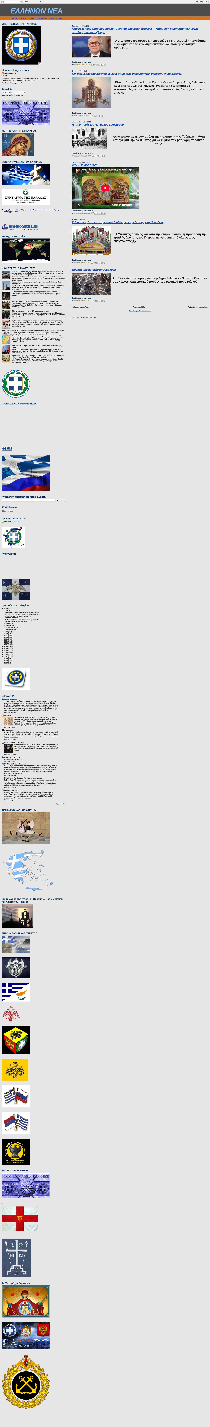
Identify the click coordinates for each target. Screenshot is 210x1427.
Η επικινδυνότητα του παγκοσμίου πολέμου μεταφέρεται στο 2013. (37, 336)
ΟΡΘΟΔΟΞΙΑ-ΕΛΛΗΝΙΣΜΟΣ (14, 742)
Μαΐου (8, 610)
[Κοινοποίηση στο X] (99, 65)
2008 (6, 663)
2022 (6, 634)
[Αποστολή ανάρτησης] (92, 64)
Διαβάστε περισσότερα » (82, 62)
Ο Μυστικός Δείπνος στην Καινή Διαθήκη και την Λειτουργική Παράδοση (118, 222)
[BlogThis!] (97, 65)
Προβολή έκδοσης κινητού (140, 311)
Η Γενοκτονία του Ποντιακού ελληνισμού (98, 124)
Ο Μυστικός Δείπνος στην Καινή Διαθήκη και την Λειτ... (22, 619)
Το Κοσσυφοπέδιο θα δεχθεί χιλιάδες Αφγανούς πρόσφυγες (34, 292)
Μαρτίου (9, 625)
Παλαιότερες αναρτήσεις (198, 307)
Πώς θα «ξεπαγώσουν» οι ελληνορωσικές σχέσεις (30, 311)
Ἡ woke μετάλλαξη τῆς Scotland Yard (26, 744)
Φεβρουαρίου (10, 627)
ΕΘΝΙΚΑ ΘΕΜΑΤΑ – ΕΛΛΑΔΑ (15, 764)
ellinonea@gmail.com (10, 212)
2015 (6, 648)
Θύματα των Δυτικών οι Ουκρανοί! (94, 269)
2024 (6, 608)
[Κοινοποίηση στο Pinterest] (104, 65)
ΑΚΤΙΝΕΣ (7, 715)
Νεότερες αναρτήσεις (80, 307)
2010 (6, 659)
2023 (6, 632)
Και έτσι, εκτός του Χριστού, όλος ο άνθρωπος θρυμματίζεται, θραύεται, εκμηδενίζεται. (127, 73)
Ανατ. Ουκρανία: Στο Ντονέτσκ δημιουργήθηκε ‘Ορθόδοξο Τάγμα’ (36, 301)
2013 (6, 652)
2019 (6, 640)
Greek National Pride (12, 757)
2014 (6, 650)
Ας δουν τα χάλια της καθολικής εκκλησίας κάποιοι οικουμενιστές (37, 321)
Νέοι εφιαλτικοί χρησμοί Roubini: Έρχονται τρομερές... (22, 612)
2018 (6, 642)
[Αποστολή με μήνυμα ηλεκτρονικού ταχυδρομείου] (95, 65)
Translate (19, 95)
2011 (6, 657)
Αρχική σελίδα (139, 307)
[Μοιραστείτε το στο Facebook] (102, 65)
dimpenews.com (10, 699)
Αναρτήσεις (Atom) (91, 317)
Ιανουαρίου (9, 629)
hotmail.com (8, 759)
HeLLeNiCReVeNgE (11, 790)
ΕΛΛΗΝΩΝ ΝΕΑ (36, 11)
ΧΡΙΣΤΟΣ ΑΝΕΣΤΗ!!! (84, 165)
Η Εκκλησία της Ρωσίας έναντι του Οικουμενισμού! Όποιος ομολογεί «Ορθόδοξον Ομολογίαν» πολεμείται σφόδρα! (38, 356)
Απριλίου (9, 623)
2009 (6, 661)
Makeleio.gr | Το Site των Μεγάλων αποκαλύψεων (23, 778)
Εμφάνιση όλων (61, 804)
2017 (6, 644)
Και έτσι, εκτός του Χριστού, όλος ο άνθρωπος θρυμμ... (22, 614)
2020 (6, 638)
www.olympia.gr (10, 730)
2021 (6, 636)
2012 (6, 654)
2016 (6, 646)
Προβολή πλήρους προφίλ (12, 83)
